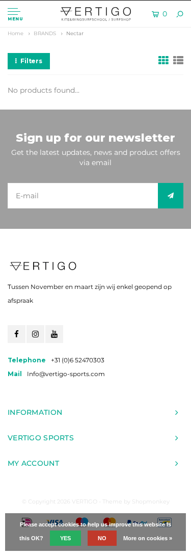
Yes (65, 538)
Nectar (75, 33)
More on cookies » (147, 538)
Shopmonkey (151, 501)
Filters (31, 61)
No (102, 538)
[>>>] (170, 195)
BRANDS (45, 33)
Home (15, 33)
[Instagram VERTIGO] (35, 334)
